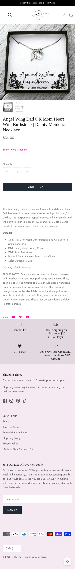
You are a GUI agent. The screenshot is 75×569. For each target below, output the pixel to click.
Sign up (12, 510)
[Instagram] (11, 401)
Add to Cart (37, 187)
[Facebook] (5, 401)
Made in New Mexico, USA (18, 449)
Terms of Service (12, 427)
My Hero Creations (16, 150)
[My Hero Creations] (37, 15)
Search (6, 421)
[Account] (63, 15)
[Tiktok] (25, 401)
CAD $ (9, 548)
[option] (37, 62)
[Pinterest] (18, 401)
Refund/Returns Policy (15, 432)
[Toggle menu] (4, 15)
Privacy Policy (10, 443)
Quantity (7, 164)
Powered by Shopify (38, 556)
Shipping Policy (11, 438)
